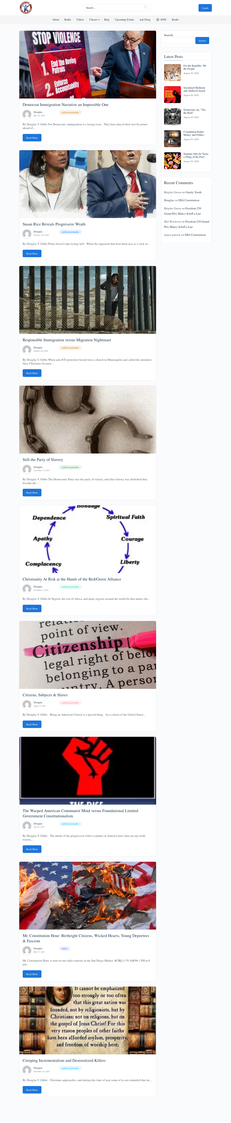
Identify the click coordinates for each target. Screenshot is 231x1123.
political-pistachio (70, 112)
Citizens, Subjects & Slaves (45, 694)
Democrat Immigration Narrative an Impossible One (66, 104)
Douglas (38, 112)
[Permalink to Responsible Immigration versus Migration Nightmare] (87, 300)
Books (175, 19)
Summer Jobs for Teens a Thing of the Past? (195, 155)
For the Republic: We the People (194, 67)
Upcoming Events (124, 19)
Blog (106, 19)
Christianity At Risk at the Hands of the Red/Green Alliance (72, 579)
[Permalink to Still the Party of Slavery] (87, 420)
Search (168, 35)
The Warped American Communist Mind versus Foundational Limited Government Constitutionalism (80, 813)
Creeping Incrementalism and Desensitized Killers (64, 1060)
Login (205, 7)
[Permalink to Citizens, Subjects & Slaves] (87, 655)
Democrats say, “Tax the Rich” (194, 111)
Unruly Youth (194, 192)
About (55, 19)
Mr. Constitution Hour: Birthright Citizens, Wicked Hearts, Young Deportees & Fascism (86, 938)
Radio (67, 19)
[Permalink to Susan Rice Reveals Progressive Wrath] (87, 184)
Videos (80, 19)
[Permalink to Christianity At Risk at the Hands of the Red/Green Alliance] (87, 539)
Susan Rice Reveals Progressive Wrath (54, 224)
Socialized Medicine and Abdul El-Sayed (194, 89)
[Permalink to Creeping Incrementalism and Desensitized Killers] (87, 1020)
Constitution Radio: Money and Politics (193, 133)
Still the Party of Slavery (43, 459)
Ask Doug (144, 19)
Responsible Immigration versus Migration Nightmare (67, 339)
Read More (32, 137)
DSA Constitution (188, 200)
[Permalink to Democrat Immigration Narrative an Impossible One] (87, 64)
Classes (93, 19)
